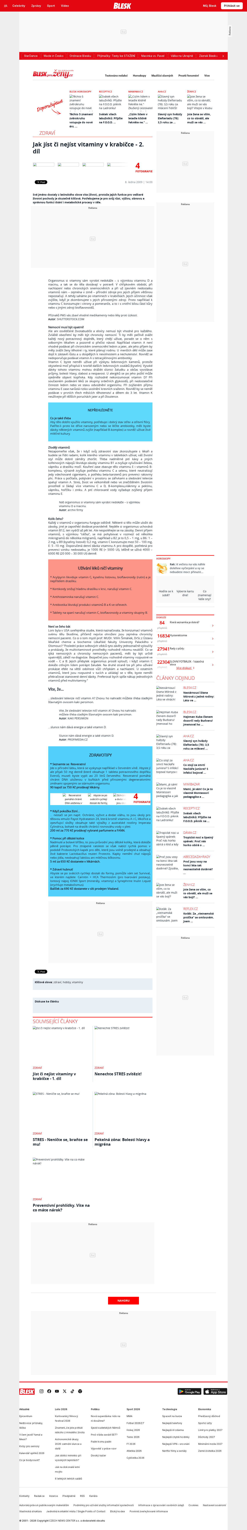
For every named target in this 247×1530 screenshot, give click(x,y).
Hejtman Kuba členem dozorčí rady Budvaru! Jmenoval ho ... (198, 720)
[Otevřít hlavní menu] (5, 5)
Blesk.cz (189, 688)
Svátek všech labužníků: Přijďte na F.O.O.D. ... (111, 118)
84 (162, 623)
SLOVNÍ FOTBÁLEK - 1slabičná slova (187, 663)
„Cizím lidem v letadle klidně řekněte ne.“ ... (138, 118)
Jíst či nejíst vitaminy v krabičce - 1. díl (54, 1076)
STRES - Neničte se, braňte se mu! (60, 1142)
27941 (162, 649)
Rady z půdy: (177, 648)
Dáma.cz (189, 833)
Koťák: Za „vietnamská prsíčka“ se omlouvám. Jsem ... (198, 917)
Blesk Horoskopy (80, 91)
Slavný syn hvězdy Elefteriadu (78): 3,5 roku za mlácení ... (196, 744)
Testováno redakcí (116, 75)
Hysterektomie (178, 635)
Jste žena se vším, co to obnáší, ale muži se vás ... (199, 118)
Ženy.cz (191, 91)
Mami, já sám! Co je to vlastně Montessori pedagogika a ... (198, 793)
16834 (162, 636)
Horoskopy (139, 75)
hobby (67, 982)
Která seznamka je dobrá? (184, 622)
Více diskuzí (184, 668)
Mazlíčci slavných (162, 75)
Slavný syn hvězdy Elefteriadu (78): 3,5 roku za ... (170, 118)
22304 (162, 662)
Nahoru (124, 1300)
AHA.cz (162, 91)
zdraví (57, 982)
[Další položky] (223, 56)
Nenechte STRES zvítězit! (118, 1073)
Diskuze (161, 617)
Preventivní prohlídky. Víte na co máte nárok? (61, 1208)
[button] (189, 1391)
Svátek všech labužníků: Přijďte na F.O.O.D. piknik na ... (197, 817)
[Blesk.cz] (122, 6)
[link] (41, 1391)
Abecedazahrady (196, 857)
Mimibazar (191, 784)
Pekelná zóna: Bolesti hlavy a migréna (122, 1142)
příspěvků (162, 627)
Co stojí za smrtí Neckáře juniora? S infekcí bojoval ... (195, 768)
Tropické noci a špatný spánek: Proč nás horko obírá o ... (198, 841)
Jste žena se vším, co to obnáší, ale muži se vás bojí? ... (197, 893)
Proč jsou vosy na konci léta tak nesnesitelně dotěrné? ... (198, 867)
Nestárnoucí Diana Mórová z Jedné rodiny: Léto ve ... (198, 696)
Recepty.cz (105, 91)
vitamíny (77, 982)
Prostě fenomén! (188, 75)
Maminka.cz (135, 91)
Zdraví (47, 133)
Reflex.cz (190, 909)
